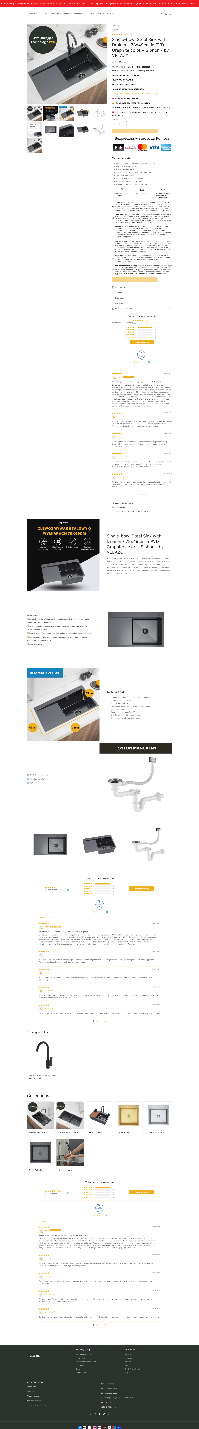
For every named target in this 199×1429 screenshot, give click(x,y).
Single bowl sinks (37, 1133)
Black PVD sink (36, 1170)
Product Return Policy (84, 1354)
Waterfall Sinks (95, 1133)
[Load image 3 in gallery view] (66, 113)
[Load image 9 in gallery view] (83, 129)
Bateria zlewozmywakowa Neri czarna (42, 1075)
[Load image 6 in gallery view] (34, 129)
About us (128, 1358)
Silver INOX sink (154, 1133)
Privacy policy (81, 1358)
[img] (117, 374)
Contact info (80, 1365)
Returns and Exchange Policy (86, 1362)
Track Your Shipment (132, 1369)
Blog (126, 1373)
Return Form (129, 1354)
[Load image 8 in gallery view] (66, 129)
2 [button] (139, 495)
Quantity (115, 119)
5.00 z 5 (147, 320)
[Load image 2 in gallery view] (50, 113)
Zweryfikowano (140, 362)
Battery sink (64, 1170)
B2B (126, 1365)
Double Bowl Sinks (67, 1133)
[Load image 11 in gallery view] (34, 145)
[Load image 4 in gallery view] (83, 113)
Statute (78, 1369)
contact (128, 1362)
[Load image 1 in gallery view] (34, 113)
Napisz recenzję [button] (142, 342)
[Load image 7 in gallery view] (50, 129)
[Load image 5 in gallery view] (99, 113)
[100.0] (141, 354)
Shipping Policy (81, 1373)
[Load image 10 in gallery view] (99, 129)
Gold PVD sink (124, 1133)
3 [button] (142, 495)
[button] (45, 13)
